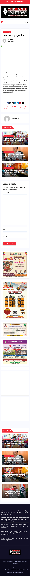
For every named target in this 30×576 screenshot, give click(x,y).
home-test (4, 569)
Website (5, 236)
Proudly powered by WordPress (10, 561)
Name (4, 223)
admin (11, 39)
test (9, 569)
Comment (6, 193)
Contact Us (17, 567)
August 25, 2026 (9, 462)
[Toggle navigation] (13, 22)
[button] (25, 22)
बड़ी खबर (12, 439)
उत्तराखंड (5, 439)
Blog (13, 567)
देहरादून (9, 439)
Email (4, 229)
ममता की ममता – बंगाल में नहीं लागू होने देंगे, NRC (19, 569)
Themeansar (15, 563)
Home (4, 567)
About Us (8, 567)
